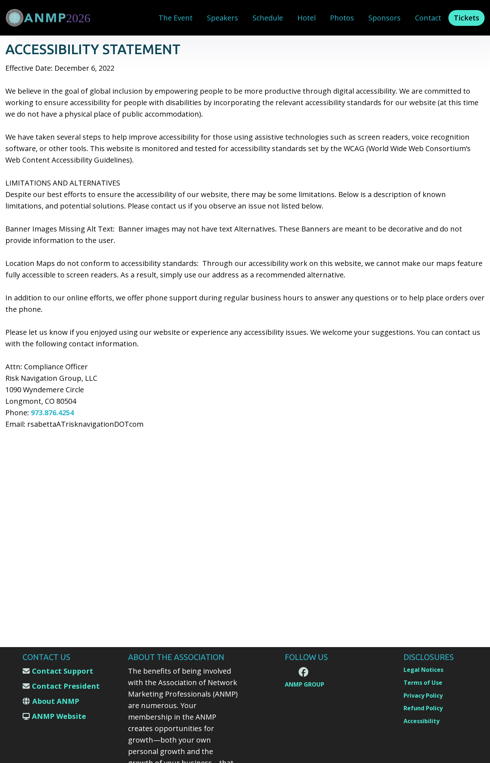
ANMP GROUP (304, 684)
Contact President (66, 686)
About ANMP (55, 701)
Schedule (268, 18)
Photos (342, 18)
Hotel (306, 18)
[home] (50, 18)
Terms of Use (423, 683)
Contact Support (62, 671)
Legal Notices (423, 670)
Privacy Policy (423, 695)
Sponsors (384, 18)
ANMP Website (59, 716)
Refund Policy (423, 708)
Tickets (466, 18)
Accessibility (421, 721)
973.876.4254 (52, 412)
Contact (428, 18)
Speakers (222, 18)
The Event (176, 18)
